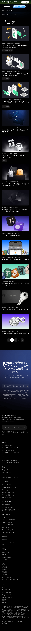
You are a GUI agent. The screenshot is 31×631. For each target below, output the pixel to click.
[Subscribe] (27, 386)
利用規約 (4, 539)
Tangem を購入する (19, 6)
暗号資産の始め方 (7, 445)
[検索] (28, 10)
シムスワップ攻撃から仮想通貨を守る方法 (15, 309)
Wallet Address (6, 557)
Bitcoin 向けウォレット (9, 484)
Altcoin (4, 554)
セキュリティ (5, 78)
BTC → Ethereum (7, 507)
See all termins (6, 559)
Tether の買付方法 (7, 529)
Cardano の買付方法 (8, 524)
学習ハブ (4, 587)
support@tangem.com (8, 421)
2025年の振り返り (7, 597)
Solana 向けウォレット (9, 489)
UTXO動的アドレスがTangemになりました (15, 259)
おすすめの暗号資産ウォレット (11, 450)
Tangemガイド (6, 594)
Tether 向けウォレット (9, 494)
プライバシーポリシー (8, 542)
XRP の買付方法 (6, 527)
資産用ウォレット (7, 497)
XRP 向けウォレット (8, 492)
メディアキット (6, 592)
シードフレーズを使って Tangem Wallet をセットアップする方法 (15, 46)
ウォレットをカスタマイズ (10, 579)
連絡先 (4, 602)
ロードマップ (6, 589)
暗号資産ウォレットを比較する (11, 452)
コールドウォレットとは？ (10, 447)
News (3, 584)
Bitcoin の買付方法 (7, 517)
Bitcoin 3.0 (5, 552)
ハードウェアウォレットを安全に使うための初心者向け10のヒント (15, 74)
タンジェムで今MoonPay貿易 (11, 235)
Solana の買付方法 (7, 522)
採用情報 (4, 600)
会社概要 (4, 567)
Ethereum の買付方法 (8, 519)
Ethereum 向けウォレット (10, 487)
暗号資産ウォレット (7, 50)
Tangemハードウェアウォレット (12, 477)
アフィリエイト (6, 577)
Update (4, 160)
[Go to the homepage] (6, 7)
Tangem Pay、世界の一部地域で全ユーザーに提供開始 (15, 131)
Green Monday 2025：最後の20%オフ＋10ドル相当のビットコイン (15, 184)
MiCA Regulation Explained (10, 462)
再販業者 (4, 574)
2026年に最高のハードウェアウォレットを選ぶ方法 (15, 102)
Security (4, 569)
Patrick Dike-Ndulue (7, 43)
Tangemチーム (5, 128)
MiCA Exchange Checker (10, 460)
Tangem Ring (6, 475)
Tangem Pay (6, 469)
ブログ (4, 582)
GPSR (3, 544)
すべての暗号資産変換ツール (10, 509)
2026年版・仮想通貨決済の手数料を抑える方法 (15, 334)
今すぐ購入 (25, 2)
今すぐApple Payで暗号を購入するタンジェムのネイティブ (15, 284)
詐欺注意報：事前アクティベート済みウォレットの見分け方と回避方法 (15, 210)
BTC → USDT (6, 504)
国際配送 (4, 572)
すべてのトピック (7, 10)
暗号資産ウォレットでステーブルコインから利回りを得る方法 (15, 156)
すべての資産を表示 (8, 532)
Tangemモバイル (7, 472)
